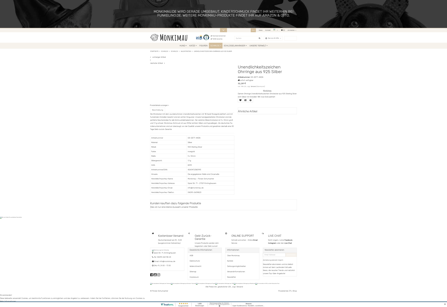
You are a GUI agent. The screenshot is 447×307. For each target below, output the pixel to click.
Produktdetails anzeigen (159, 105)
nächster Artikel (157, 63)
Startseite (154, 51)
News (260, 30)
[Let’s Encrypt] (199, 37)
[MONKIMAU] (168, 37)
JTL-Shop (293, 291)
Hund (182, 45)
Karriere (230, 261)
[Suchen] (259, 38)
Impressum (194, 277)
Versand (253, 86)
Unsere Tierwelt (257, 45)
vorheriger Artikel (158, 57)
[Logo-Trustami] (206, 37)
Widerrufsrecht (195, 266)
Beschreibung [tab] (157, 110)
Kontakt (268, 30)
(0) (284, 30)
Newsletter (231, 277)
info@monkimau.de (167, 261)
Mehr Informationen (8, 301)
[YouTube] (155, 275)
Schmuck (215, 45)
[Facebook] (151, 275)
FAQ (253, 30)
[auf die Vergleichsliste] (245, 100)
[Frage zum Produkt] (250, 100)
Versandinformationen (236, 272)
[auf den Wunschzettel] (240, 100)
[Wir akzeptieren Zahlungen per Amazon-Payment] (183, 284)
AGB (191, 256)
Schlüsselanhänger (234, 45)
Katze (192, 45)
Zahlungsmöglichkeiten (236, 266)
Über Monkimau (233, 256)
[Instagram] (158, 275)
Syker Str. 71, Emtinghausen (164, 253)
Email (255, 240)
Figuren (203, 45)
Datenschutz (195, 261)
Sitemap (193, 272)
